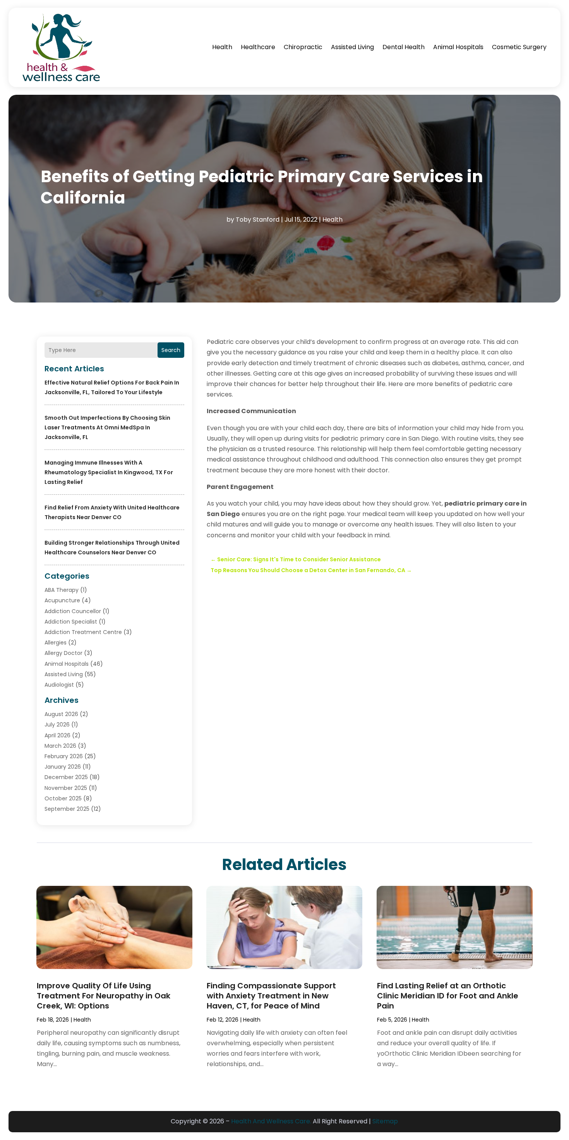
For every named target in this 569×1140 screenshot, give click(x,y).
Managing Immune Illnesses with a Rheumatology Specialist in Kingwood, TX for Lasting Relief (109, 472)
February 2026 (64, 756)
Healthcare (258, 47)
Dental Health (403, 47)
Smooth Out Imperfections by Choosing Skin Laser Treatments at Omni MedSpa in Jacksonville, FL (107, 427)
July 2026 (57, 724)
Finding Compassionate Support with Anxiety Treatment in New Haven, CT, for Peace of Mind (271, 995)
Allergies (56, 642)
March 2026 (60, 746)
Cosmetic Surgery (519, 47)
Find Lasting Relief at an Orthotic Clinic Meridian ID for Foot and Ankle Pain (447, 995)
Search (170, 350)
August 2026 (61, 714)
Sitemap (385, 1121)
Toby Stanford (257, 219)
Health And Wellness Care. (271, 1121)
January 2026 (63, 767)
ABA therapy (62, 590)
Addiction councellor (73, 611)
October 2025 (63, 798)
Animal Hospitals (458, 47)
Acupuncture (62, 600)
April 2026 (57, 735)
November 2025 (66, 788)
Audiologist (59, 685)
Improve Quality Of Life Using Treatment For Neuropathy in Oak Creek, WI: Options (103, 995)
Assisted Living (352, 47)
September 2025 (67, 809)
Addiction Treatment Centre (83, 632)
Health (222, 47)
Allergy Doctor (63, 653)
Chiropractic (303, 47)
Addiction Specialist (71, 622)
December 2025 (66, 777)
